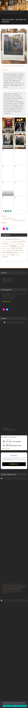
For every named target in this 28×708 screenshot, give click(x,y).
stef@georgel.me (6, 301)
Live (23, 241)
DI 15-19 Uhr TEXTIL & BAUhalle (13, 441)
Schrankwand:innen (17, 66)
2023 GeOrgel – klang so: (19, 220)
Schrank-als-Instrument (15, 250)
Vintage (23, 66)
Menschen (5, 244)
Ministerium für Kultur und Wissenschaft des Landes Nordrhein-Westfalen (13, 587)
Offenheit (19, 246)
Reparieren (4, 250)
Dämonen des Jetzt (12, 239)
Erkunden (21, 239)
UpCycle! (22, 252)
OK (14, 705)
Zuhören (5, 257)
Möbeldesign (21, 243)
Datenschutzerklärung (8, 430)
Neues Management (5, 246)
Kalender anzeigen (6, 448)
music (16, 243)
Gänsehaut (10, 241)
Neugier (10, 66)
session (19, 252)
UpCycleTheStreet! (5, 254)
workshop (17, 254)
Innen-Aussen (5, 66)
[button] (3, 211)
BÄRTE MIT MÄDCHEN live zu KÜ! (13, 445)
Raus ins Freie (17, 248)
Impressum (6, 428)
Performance (8, 248)
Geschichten (5, 241)
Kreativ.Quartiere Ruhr (14, 585)
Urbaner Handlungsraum (8, 218)
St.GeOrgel (8, 8)
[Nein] (26, 704)
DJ (5, 239)
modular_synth (11, 243)
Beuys (3, 239)
